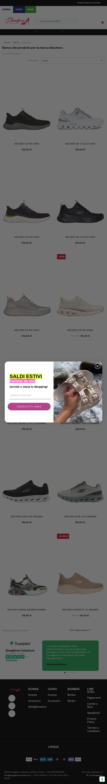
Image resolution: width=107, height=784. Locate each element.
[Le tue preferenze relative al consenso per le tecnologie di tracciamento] (102, 779)
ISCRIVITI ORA (29, 406)
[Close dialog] (97, 366)
